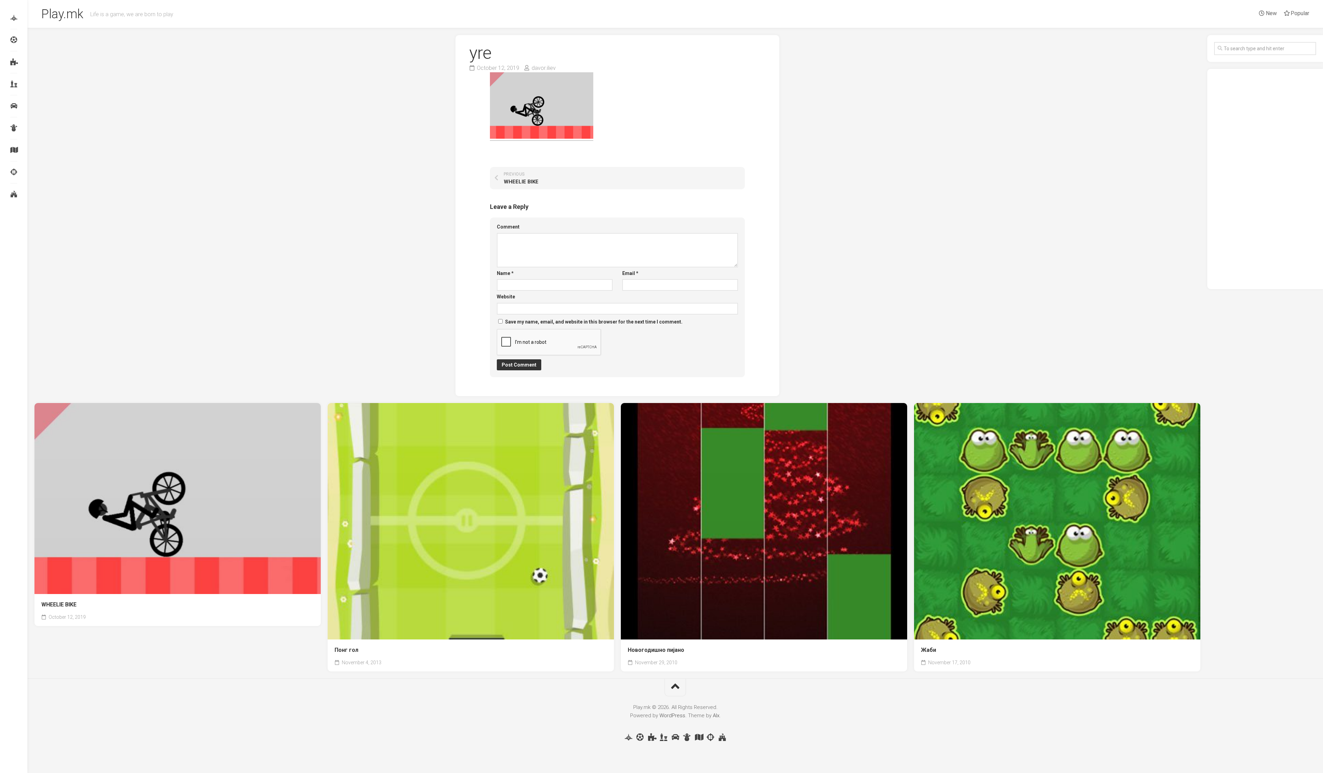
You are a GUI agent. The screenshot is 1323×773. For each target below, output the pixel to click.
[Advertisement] (1265, 179)
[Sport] (14, 40)
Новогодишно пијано (656, 650)
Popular (1299, 13)
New (1270, 13)
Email (630, 273)
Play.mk (62, 14)
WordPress (672, 715)
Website (506, 296)
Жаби (928, 650)
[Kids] (14, 128)
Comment (508, 227)
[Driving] (14, 106)
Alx (716, 715)
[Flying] (14, 18)
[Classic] (14, 84)
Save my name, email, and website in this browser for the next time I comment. (594, 322)
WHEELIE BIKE (58, 604)
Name (505, 273)
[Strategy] (14, 194)
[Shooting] (14, 172)
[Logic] (14, 62)
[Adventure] (14, 150)
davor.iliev (544, 68)
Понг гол (346, 650)
